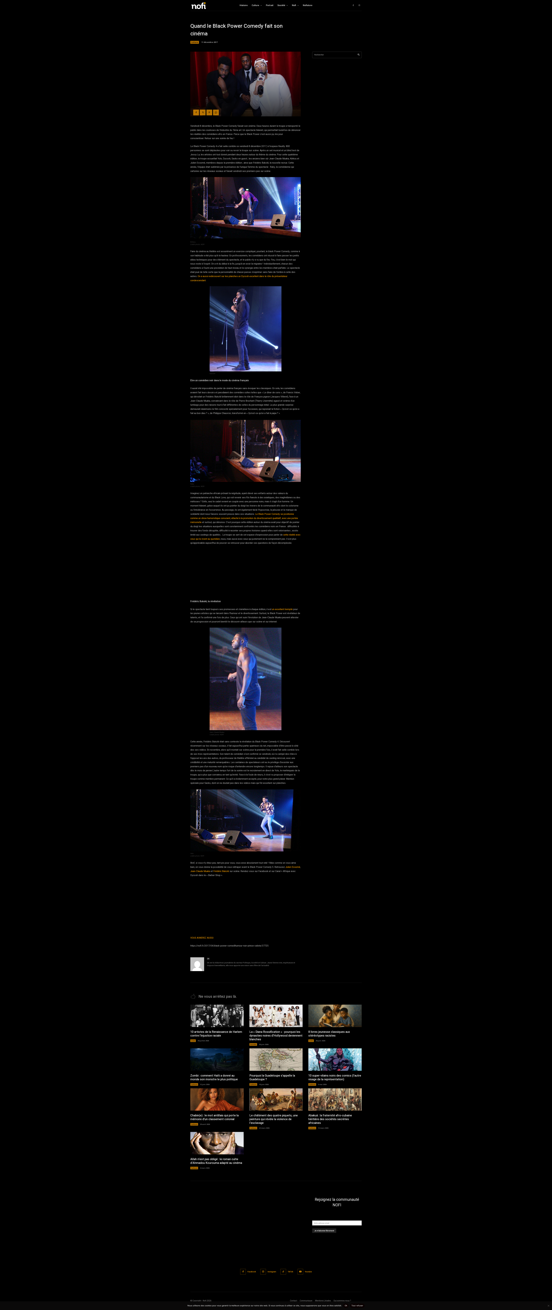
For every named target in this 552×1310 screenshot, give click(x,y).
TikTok (290, 1271)
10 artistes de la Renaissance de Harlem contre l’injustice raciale (216, 1034)
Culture (194, 42)
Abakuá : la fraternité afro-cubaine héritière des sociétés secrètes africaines (330, 1119)
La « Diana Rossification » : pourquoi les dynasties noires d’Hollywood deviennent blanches (275, 1035)
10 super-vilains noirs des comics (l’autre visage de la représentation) (334, 1077)
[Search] (358, 55)
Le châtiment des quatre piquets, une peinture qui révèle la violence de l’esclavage (273, 1119)
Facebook (252, 1271)
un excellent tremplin (282, 609)
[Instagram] (359, 5)
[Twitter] (203, 112)
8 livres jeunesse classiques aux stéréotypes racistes (329, 1034)
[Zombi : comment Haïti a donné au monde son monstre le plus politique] (217, 1059)
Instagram (272, 1271)
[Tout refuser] (548, 1305)
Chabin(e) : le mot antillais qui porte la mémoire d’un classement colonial (214, 1117)
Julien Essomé (292, 867)
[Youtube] (300, 1271)
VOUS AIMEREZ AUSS (201, 938)
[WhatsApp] (216, 112)
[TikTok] (283, 1271)
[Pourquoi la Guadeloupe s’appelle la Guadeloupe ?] (276, 1059)
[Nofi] (206, 5)
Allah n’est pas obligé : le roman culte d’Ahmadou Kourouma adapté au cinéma (216, 1161)
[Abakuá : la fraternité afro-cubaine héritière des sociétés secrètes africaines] (335, 1099)
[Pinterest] (209, 112)
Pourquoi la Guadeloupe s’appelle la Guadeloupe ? (272, 1077)
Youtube (308, 1271)
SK (208, 958)
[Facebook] (353, 5)
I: (213, 938)
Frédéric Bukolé (221, 871)
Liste (193, 1041)
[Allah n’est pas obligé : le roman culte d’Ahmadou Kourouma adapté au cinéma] (217, 1143)
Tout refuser (357, 1305)
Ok (346, 1305)
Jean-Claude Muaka (200, 871)
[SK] (197, 964)
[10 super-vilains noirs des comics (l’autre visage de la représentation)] (335, 1059)
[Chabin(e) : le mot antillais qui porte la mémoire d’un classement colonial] (217, 1099)
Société (253, 1044)
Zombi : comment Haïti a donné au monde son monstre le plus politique (214, 1077)
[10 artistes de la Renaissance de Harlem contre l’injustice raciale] (217, 1016)
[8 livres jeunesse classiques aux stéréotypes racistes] (335, 1016)
